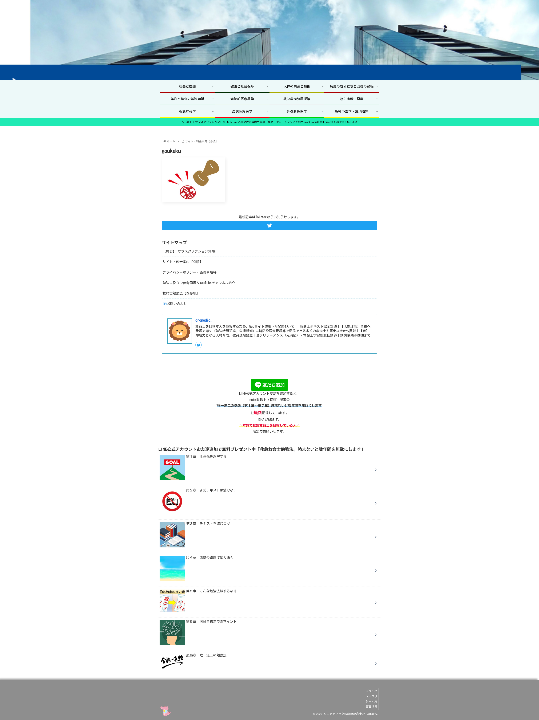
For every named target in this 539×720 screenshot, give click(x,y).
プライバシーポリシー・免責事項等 (189, 272)
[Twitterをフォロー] (269, 225)
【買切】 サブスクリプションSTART (190, 251)
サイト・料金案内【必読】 (183, 262)
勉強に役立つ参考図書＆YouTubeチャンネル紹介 (199, 282)
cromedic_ (203, 320)
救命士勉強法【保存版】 (181, 293)
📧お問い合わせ (175, 303)
